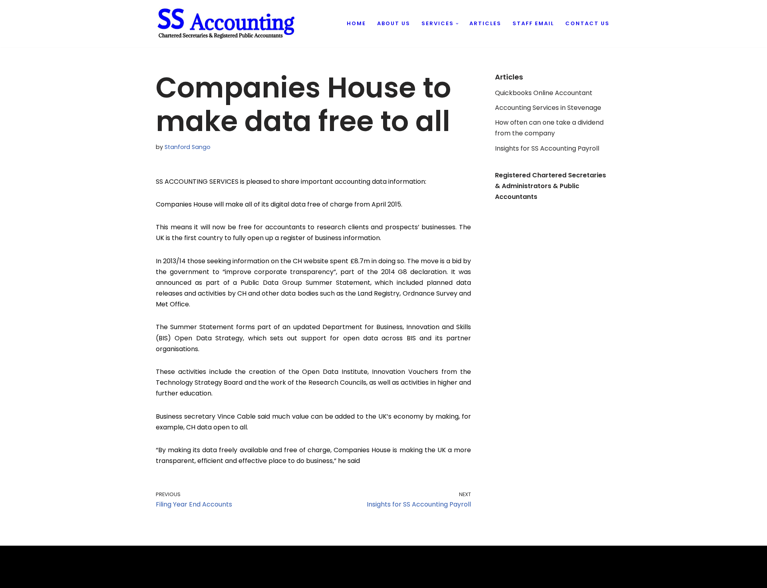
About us (393, 23)
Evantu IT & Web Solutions (196, 577)
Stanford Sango (188, 147)
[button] (457, 23)
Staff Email (533, 23)
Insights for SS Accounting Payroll (547, 148)
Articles (485, 23)
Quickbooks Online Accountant (543, 92)
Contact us (587, 23)
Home (356, 23)
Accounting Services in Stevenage (548, 107)
